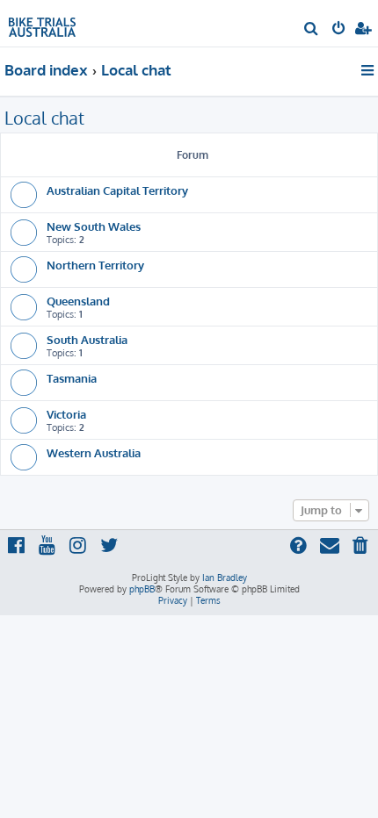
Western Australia (94, 452)
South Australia (87, 339)
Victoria (66, 413)
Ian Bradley (224, 577)
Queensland (78, 300)
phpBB (142, 589)
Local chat (44, 117)
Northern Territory (95, 264)
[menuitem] (311, 29)
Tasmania (72, 377)
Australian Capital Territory (117, 190)
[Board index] (42, 22)
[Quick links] (369, 70)
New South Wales (94, 226)
